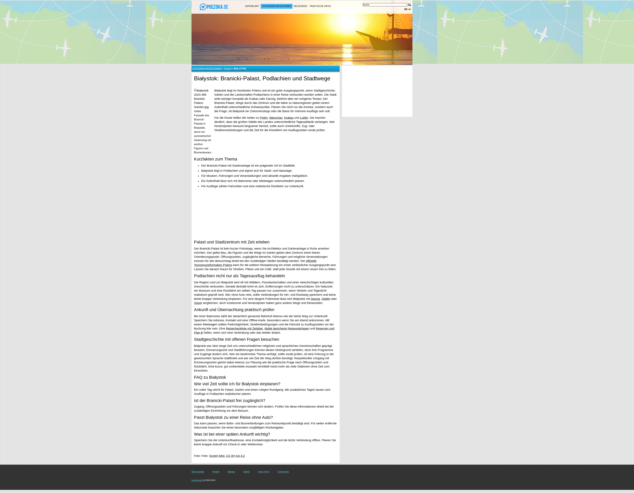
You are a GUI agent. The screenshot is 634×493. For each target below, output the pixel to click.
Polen (227, 68)
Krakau (289, 117)
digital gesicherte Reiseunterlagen (286, 328)
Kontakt (215, 472)
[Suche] (409, 5)
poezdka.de (197, 480)
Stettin (326, 299)
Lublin (304, 117)
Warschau (275, 117)
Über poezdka (198, 472)
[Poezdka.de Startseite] (214, 7)
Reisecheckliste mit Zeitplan (244, 328)
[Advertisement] (265, 214)
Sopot (198, 303)
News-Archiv (263, 472)
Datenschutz (283, 472)
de (405, 9)
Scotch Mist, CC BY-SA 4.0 (227, 456)
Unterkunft (252, 6)
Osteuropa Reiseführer (276, 6)
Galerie (246, 472)
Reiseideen (300, 6)
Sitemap (231, 472)
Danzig (315, 299)
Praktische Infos (320, 6)
